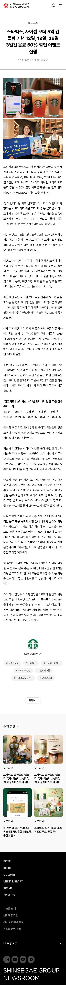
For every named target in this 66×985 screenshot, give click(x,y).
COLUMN (9, 875)
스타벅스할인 (24, 670)
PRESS (7, 861)
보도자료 (33, 23)
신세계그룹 (45, 670)
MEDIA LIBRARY (13, 881)
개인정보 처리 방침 (13, 922)
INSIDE (7, 868)
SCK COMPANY (40, 60)
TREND (7, 888)
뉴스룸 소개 (9, 908)
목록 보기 (33, 700)
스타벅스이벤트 (53, 663)
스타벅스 (32, 663)
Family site (10, 943)
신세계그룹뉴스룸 (24, 678)
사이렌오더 (13, 663)
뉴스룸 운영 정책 (12, 929)
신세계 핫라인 (10, 915)
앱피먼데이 (47, 678)
